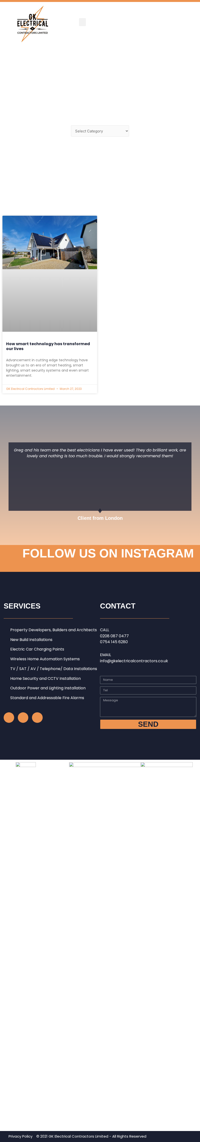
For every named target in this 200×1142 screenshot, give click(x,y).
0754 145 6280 (114, 642)
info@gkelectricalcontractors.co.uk (134, 661)
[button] (82, 22)
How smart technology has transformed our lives (48, 346)
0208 (105, 636)
